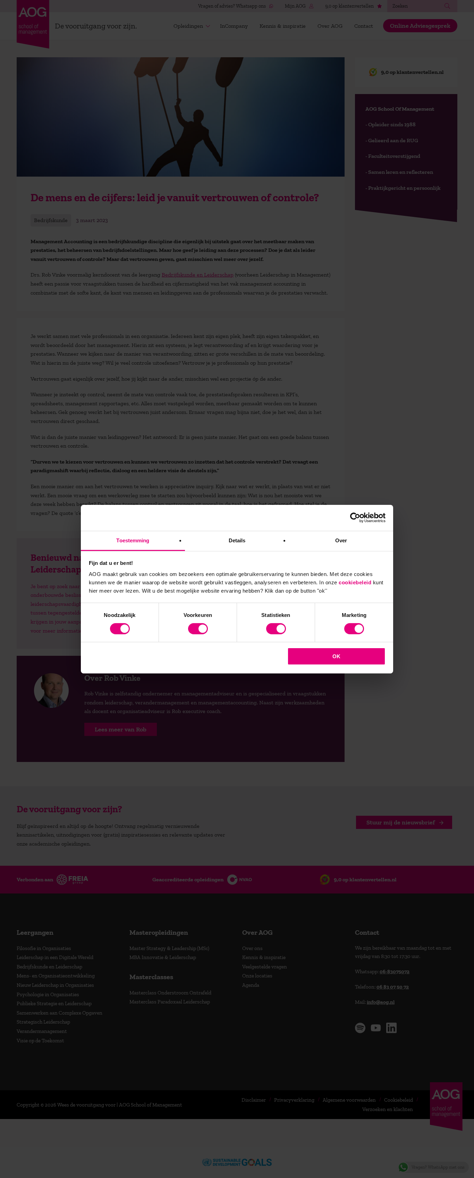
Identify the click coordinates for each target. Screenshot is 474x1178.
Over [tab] (341, 540)
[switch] (198, 628)
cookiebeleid (355, 582)
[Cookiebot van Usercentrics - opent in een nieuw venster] (355, 517)
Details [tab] (237, 540)
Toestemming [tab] (132, 540)
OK (336, 656)
